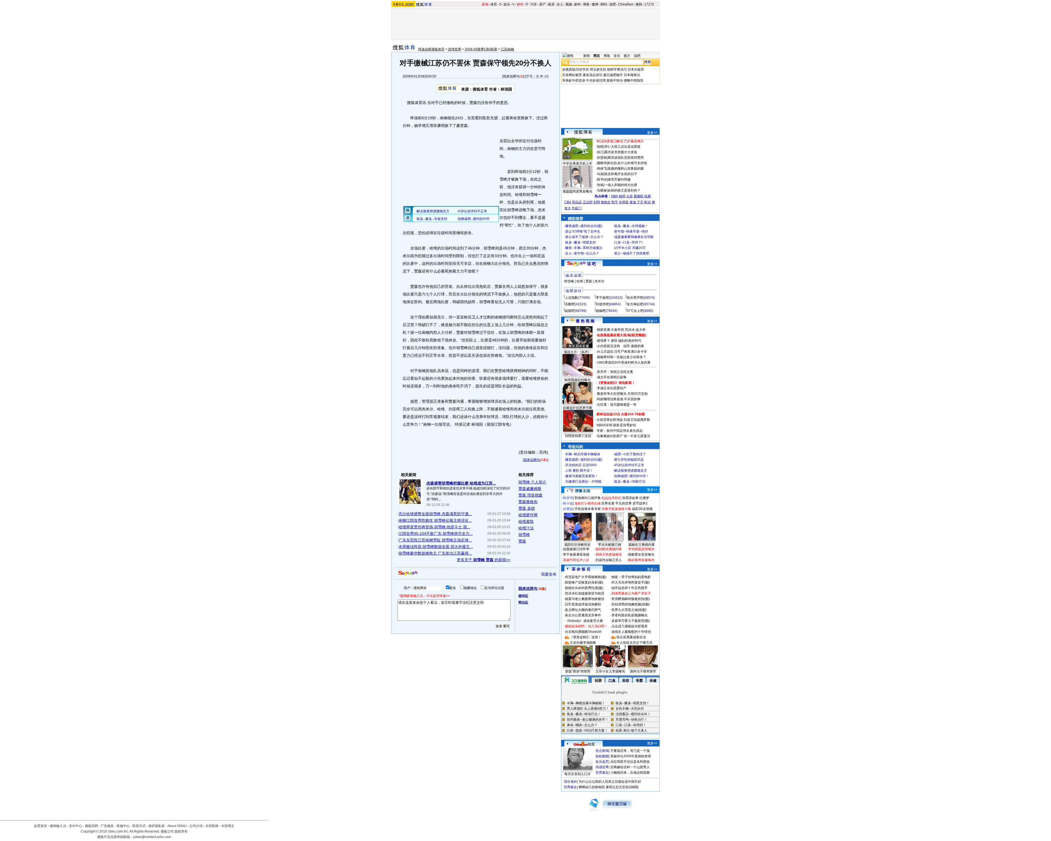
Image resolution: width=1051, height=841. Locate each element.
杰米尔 (599, 281)
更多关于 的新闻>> (483, 560)
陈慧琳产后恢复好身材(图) (584, 582)
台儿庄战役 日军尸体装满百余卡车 (622, 351)
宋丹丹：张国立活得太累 (615, 372)
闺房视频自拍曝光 (577, 380)
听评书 (568, 498)
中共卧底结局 (596, 80)
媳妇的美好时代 (629, 341)
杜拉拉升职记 (611, 498)
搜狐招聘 (91, 826)
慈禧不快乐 (615, 80)
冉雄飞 (602, 168)
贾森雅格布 (528, 502)
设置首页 (40, 826)
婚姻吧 (601, 311)
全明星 (624, 202)
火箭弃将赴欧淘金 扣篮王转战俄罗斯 (623, 420)
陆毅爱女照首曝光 (641, 554)
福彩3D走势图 (642, 509)
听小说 (568, 503)
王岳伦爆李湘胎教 (583, 643)
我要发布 (548, 574)
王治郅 (588, 202)
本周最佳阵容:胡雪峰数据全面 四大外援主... (436, 546)
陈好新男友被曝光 (641, 560)
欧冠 (647, 202)
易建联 (638, 196)
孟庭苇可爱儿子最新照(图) (630, 621)
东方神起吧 (635, 304)
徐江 (600, 152)
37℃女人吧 (635, 311)
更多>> (652, 133)
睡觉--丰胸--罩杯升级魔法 (583, 248)
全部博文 (227, 826)
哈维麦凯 (526, 521)
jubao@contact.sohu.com (152, 837)
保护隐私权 (156, 826)
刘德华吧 (602, 304)
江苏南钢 (507, 49)
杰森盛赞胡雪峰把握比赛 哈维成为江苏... (461, 483)
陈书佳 (602, 179)
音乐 (617, 56)
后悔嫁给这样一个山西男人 (630, 767)
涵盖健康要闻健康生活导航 (634, 237)
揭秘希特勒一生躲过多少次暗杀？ (621, 357)
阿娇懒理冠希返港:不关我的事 (618, 399)
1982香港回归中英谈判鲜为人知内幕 (624, 362)
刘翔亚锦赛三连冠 (578, 436)
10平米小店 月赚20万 (630, 248)
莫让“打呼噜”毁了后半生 (582, 231)
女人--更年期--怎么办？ (582, 253)
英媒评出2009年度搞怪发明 (630, 756)
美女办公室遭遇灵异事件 (583, 615)
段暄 (600, 147)
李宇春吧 (602, 298)
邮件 (577, 4)
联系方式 (139, 826)
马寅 (600, 174)
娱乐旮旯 (602, 762)
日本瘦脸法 (632, 75)
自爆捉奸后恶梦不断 (577, 408)
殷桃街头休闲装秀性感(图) (584, 588)
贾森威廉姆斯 (529, 488)
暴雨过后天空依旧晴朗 (622, 787)
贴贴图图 (602, 756)
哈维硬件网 (528, 515)
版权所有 (181, 831)
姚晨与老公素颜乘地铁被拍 (584, 599)
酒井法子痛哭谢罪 (643, 671)
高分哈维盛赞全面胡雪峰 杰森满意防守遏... (435, 514)
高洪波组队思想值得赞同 (626, 158)
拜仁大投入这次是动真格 (622, 147)
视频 (568, 4)
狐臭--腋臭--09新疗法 (629, 481)
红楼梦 (644, 498)
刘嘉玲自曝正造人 (609, 560)
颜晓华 (602, 163)
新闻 (485, 4)
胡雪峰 (524, 534)
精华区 (523, 596)
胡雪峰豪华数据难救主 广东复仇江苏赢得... (435, 553)
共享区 (568, 509)
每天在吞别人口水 (577, 774)
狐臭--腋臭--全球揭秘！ (631, 226)
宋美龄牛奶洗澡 (573, 80)
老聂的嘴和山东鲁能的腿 (626, 168)
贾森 (522, 541)
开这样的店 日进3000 (581, 465)
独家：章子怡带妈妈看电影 (631, 577)
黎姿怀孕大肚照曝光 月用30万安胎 (622, 394)
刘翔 (596, 202)
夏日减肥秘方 (613, 75)
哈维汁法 (526, 528)
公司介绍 (196, 826)
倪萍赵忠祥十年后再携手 (629, 588)
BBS (603, 4)
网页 (596, 56)
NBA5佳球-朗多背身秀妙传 (616, 425)
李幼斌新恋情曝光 (641, 549)
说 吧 (591, 264)
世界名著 (607, 503)
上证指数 (571, 298)
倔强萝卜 (603, 341)
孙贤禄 (602, 158)
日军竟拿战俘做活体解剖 (583, 604)
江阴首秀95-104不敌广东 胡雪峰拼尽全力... (436, 533)
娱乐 (507, 4)
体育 (493, 4)
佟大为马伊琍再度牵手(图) (630, 582)
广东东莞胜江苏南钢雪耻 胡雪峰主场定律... (435, 540)
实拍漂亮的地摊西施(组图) (630, 604)
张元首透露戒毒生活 (631, 637)
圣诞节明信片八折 (576, 560)
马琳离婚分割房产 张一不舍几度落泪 (623, 436)
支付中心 (75, 826)
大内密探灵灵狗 (608, 346)
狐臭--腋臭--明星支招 (580, 242)
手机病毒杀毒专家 (587, 509)
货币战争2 (640, 503)
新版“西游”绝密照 (577, 671)
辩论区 (523, 602)
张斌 (600, 185)
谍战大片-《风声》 (577, 352)
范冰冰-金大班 (635, 330)
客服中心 (123, 826)
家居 (551, 4)
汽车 (533, 4)
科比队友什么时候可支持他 (627, 163)
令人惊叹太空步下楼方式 (634, 643)
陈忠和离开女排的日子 (620, 174)
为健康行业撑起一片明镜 (583, 481)
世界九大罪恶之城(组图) (628, 610)
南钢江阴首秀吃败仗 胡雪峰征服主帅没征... (435, 520)
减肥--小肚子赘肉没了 (630, 454)
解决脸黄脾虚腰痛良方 (630, 470)
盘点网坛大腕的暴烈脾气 (583, 610)
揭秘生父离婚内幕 (641, 545)
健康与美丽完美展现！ (581, 476)
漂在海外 (570, 782)
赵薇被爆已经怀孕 (576, 549)
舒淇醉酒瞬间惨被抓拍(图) (630, 599)
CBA (567, 202)
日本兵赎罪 (636, 69)
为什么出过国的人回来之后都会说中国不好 (610, 782)
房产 (542, 4)
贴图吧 (570, 311)
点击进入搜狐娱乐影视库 (629, 626)
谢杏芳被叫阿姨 (619, 179)
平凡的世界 (623, 503)
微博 (595, 4)
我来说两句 (511, 76)
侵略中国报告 (633, 80)
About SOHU (177, 826)
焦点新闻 (602, 751)
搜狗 (639, 4)
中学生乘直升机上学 (577, 164)
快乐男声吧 (635, 298)
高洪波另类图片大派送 (620, 152)
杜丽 (647, 196)
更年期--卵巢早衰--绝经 (631, 231)
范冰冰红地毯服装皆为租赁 (584, 593)
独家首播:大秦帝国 (610, 330)
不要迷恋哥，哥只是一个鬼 (630, 751)
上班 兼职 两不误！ (579, 470)
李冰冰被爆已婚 (609, 545)
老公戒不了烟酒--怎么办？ (584, 237)
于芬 (640, 202)
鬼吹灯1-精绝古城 (587, 503)
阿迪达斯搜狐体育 (431, 49)
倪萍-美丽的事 (633, 346)
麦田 (614, 341)
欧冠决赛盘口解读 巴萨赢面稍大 (620, 141)
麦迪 (633, 202)
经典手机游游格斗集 (616, 509)
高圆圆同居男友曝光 (577, 191)
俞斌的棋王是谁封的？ (624, 190)
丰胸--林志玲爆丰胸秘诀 (582, 454)
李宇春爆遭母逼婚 (576, 554)
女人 (560, 4)
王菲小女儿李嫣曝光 (610, 671)
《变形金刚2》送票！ (585, 637)
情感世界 (602, 767)
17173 (649, 4)
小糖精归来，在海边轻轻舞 (630, 773)
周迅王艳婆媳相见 (609, 554)
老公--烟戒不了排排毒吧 (631, 253)
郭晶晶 (577, 202)
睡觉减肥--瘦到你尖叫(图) (583, 226)
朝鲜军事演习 (617, 69)
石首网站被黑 (572, 75)
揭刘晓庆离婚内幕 (609, 549)
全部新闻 (211, 826)
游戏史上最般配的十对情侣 (631, 632)
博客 (586, 4)
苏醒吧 (570, 304)
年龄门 (577, 208)
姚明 (622, 196)
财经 (520, 4)
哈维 (579, 281)
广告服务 (107, 826)
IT (527, 4)
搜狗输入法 (58, 826)
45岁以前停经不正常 (629, 465)
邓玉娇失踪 (598, 69)
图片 (627, 56)
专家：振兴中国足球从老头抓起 (620, 431)
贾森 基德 (526, 508)
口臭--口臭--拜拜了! (628, 242)
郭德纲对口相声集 (587, 498)
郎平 (614, 202)
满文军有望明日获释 (611, 377)
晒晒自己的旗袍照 (592, 787)
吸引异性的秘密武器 (629, 460)
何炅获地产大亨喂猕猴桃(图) (586, 577)
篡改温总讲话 (592, 75)
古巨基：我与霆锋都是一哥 (616, 405)
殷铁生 (606, 202)
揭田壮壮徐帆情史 (577, 545)
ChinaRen (625, 4)
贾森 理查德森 (530, 495)
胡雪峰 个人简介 (532, 482)
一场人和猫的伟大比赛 (620, 185)
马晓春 (602, 190)
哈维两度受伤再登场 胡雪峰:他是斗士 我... (434, 527)
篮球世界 (454, 49)
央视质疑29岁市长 (575, 69)
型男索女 (602, 773)
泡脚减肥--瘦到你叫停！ (631, 476)
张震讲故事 (630, 498)
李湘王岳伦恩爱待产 (611, 388)
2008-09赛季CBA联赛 (481, 49)
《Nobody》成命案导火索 (584, 621)
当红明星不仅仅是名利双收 (630, 762)
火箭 (629, 196)
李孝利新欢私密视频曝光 (629, 615)
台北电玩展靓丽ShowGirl (583, 632)
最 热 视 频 (585, 321)
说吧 (612, 4)
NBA (614, 196)
